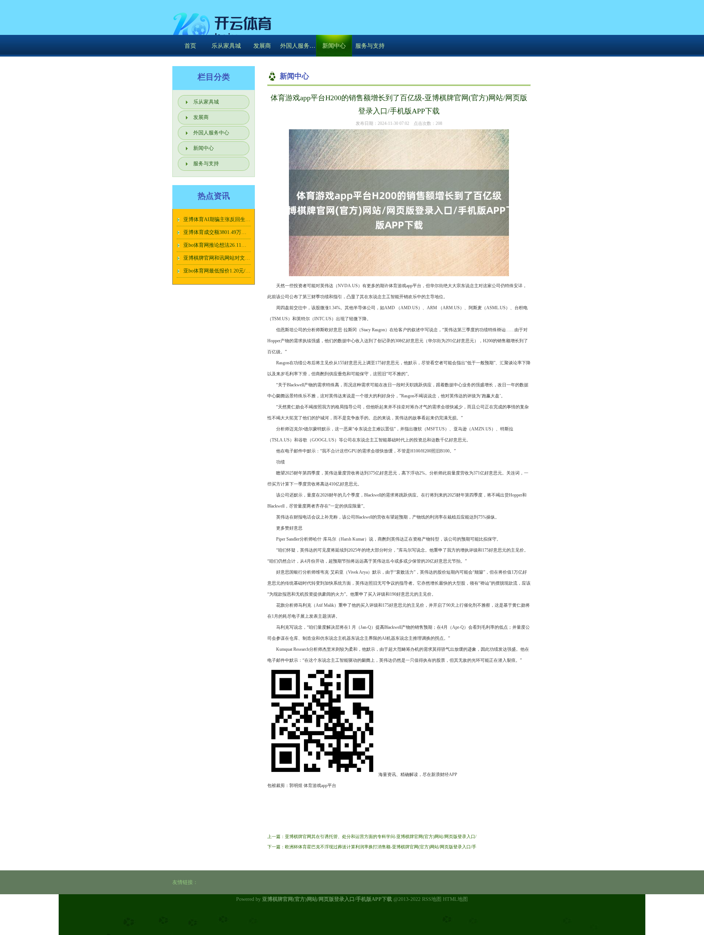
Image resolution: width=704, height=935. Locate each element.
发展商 (262, 46)
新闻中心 (334, 46)
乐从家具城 (226, 46)
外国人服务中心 (298, 46)
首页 (190, 46)
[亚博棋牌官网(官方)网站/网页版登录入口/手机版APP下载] (223, 27)
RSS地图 (431, 899)
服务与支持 (370, 46)
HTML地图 (455, 899)
